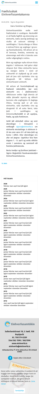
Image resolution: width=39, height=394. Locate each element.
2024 (5, 198)
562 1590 (17, 340)
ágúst (26, 186)
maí (19, 186)
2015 (5, 276)
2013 (5, 291)
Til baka (4, 163)
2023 (5, 206)
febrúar (7, 186)
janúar (6, 191)
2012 (5, 301)
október (20, 193)
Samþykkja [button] (19, 391)
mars (12, 186)
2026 (5, 184)
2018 (5, 250)
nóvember (27, 193)
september (12, 193)
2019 (5, 240)
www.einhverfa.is (19, 343)
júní (27, 191)
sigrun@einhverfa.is (24, 127)
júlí (22, 186)
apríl (16, 186)
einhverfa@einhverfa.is (19, 346)
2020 (5, 230)
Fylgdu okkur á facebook (22, 358)
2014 (5, 284)
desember (7, 196)
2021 (5, 221)
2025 (5, 189)
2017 (5, 259)
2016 (5, 269)
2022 (5, 213)
